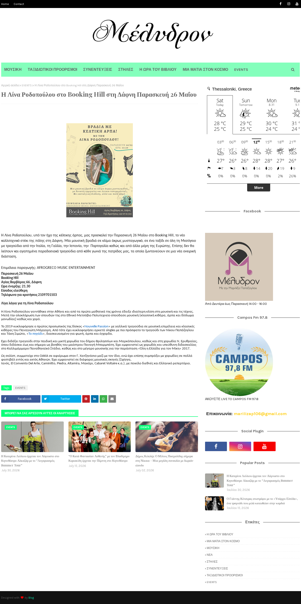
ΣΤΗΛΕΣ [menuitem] (125, 69)
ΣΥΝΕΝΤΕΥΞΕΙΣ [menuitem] (97, 69)
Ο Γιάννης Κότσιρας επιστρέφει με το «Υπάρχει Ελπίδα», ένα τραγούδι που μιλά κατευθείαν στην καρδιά (262, 501)
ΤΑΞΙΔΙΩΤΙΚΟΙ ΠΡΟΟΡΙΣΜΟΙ (225, 575)
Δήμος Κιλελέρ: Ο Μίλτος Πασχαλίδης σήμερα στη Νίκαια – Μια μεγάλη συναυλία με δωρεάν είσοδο (164, 460)
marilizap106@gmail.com (260, 413)
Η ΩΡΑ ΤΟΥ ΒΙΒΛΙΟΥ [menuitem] (158, 69)
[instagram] (289, 4)
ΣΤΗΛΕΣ (212, 561)
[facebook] (280, 4)
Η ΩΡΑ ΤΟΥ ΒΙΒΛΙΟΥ (220, 534)
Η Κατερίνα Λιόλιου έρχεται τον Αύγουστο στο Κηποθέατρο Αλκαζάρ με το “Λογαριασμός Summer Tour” (30, 460)
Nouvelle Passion (96, 326)
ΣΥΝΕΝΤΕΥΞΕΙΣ (217, 568)
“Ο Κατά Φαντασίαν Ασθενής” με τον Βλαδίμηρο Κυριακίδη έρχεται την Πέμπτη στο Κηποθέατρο (99, 458)
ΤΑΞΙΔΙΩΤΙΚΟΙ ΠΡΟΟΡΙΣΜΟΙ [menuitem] (52, 69)
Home (5, 4)
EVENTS (27, 85)
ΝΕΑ (210, 554)
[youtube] (297, 4)
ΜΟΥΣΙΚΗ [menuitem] (13, 69)
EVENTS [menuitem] (241, 69)
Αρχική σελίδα (10, 85)
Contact (19, 4)
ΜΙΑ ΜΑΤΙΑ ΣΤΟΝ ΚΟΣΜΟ (223, 541)
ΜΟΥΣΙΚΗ (213, 548)
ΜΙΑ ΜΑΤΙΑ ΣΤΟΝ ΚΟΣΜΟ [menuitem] (205, 69)
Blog (31, 597)
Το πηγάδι (35, 334)
